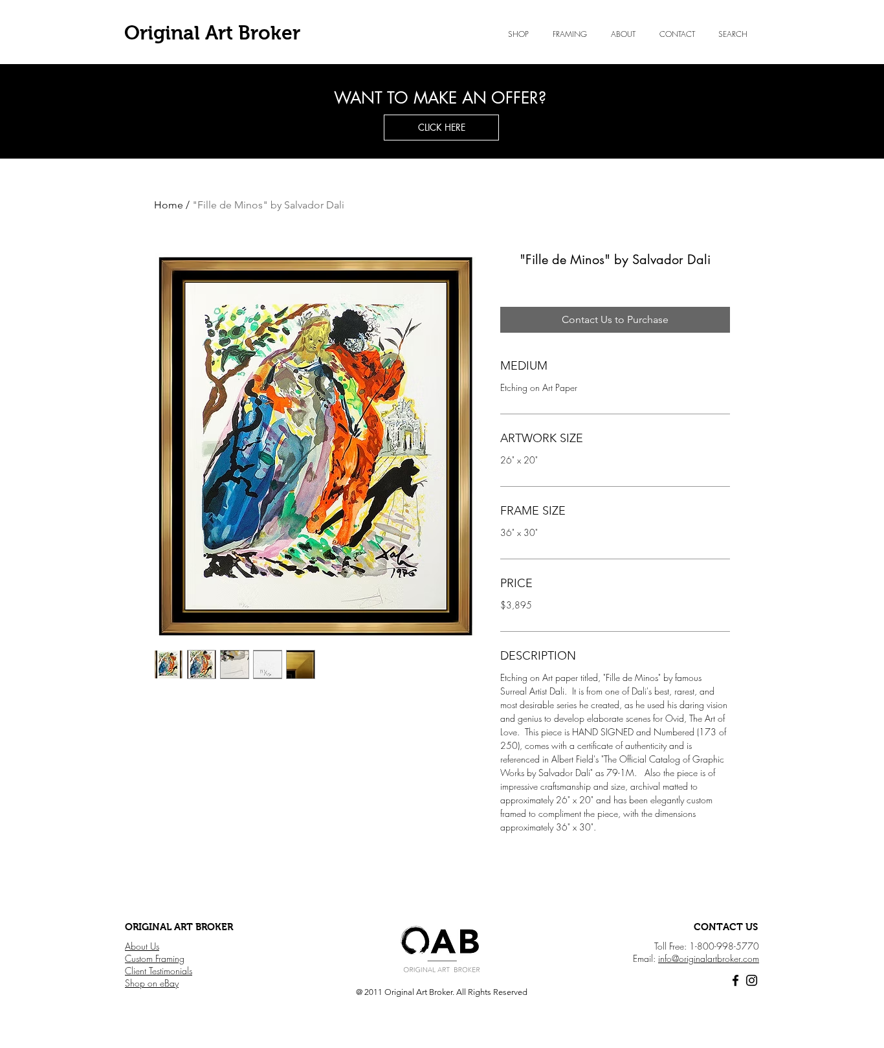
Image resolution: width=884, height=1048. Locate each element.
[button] (623, 34)
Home (168, 205)
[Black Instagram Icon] (751, 980)
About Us (142, 946)
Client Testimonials (158, 970)
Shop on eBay (152, 983)
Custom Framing (154, 958)
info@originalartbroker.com (708, 958)
